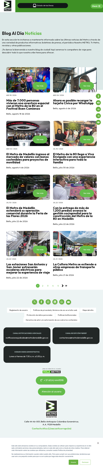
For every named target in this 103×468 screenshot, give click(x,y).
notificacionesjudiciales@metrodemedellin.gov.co (27, 337)
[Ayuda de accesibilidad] (98, 96)
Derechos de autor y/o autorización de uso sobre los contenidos (51, 320)
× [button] (98, 442)
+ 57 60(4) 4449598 (53, 380)
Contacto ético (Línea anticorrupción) (51, 428)
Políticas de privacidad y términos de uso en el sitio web (55, 310)
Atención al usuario (51, 391)
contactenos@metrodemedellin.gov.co (76, 337)
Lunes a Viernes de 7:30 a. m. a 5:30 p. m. (27, 356)
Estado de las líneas (45, 5)
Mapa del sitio (88, 310)
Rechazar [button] (85, 462)
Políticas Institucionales (67, 315)
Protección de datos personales (39, 315)
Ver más (40, 86)
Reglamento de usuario (19, 310)
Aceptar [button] (73, 462)
